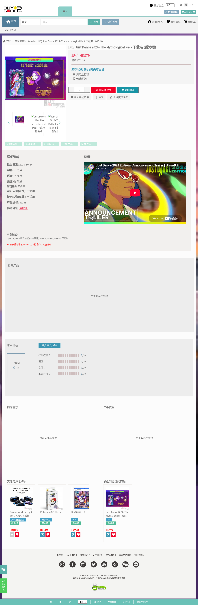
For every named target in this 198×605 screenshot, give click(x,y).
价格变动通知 (120, 97)
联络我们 (111, 554)
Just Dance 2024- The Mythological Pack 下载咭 (117, 514)
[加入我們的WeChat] (125, 564)
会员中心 (126, 602)
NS (109, 519)
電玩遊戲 (20, 41)
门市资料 (59, 554)
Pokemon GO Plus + (50, 512)
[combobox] (30, 22)
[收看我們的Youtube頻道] (104, 564)
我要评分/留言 (49, 345)
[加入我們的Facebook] (72, 564)
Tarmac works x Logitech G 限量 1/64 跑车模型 (21, 514)
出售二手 (68, 144)
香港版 (14, 523)
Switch (31, 41)
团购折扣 (12, 144)
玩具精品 (46, 519)
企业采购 (30, 144)
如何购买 (98, 554)
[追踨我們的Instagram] (83, 564)
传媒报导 (85, 554)
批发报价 (49, 144)
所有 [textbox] (24, 22)
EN (192, 4)
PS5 (74, 519)
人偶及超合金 (17, 519)
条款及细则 (125, 554)
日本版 (45, 523)
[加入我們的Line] (136, 564)
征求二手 (86, 144)
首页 (8, 41)
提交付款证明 (142, 602)
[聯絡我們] (62, 564)
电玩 (65, 11)
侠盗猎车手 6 (78, 512)
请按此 (23, 208)
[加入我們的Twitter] (94, 564)
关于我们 (72, 554)
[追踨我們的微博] (115, 564)
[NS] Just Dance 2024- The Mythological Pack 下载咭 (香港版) (70, 41)
